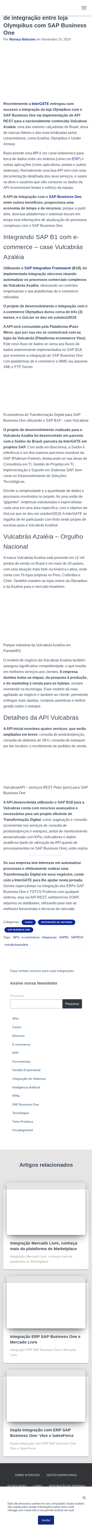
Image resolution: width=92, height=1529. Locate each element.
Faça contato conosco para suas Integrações (42, 971)
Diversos (18, 1035)
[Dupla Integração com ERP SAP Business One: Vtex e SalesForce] (46, 1395)
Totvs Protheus (22, 1121)
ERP (76, 159)
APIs (16, 937)
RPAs (16, 1096)
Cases (29, 922)
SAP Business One (19, 930)
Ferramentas (21, 1061)
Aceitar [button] (46, 1520)
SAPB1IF (77, 937)
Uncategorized (22, 1130)
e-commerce (31, 937)
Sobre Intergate (27, 1475)
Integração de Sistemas (56, 922)
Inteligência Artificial (26, 1087)
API (35, 153)
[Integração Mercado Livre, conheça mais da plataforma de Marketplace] (46, 1208)
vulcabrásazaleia (16, 944)
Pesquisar (17, 995)
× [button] (83, 1496)
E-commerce (21, 1044)
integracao (49, 937)
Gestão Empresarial (26, 1070)
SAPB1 (64, 937)
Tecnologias (20, 1113)
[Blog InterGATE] (13, 7)
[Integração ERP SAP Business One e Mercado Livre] (46, 1302)
